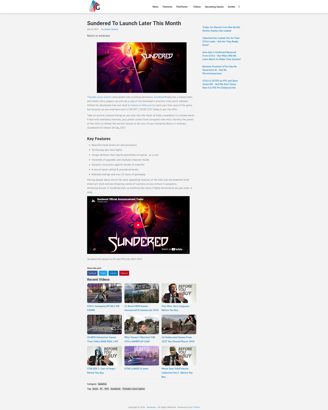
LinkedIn (113, 273)
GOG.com (147, 105)
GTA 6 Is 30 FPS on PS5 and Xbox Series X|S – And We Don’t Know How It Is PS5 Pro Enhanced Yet (220, 84)
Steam (134, 105)
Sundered (159, 97)
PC (101, 388)
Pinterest (124, 273)
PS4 (107, 388)
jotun (95, 388)
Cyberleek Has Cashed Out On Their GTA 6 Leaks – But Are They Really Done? (221, 41)
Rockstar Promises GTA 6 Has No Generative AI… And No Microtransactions (219, 70)
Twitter (103, 273)
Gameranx (151, 407)
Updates (102, 383)
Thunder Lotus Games (133, 388)
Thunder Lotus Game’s (99, 97)
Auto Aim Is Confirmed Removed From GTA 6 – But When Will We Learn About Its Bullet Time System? (221, 56)
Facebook (92, 273)
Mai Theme (194, 407)
